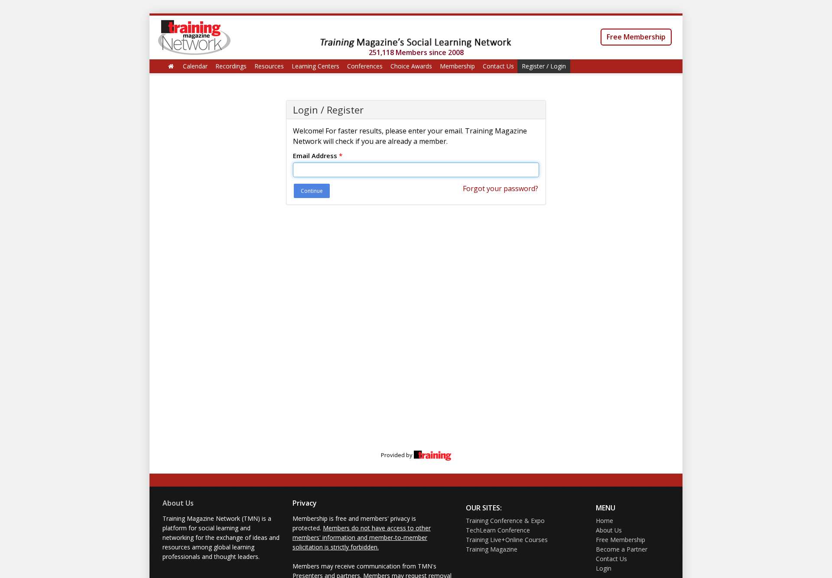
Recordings (231, 66)
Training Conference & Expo (505, 520)
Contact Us (498, 66)
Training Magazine (491, 549)
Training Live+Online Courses (507, 540)
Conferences (365, 66)
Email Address (317, 155)
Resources (269, 66)
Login (603, 568)
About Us (178, 503)
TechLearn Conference (498, 530)
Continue (312, 191)
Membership (457, 66)
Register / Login (544, 66)
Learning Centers (315, 66)
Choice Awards (411, 66)
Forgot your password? (500, 188)
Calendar (195, 66)
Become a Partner (621, 549)
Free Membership (636, 37)
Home (604, 520)
